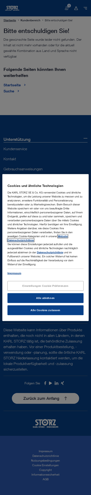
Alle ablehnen (45, 297)
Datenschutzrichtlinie (50, 252)
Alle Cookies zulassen (45, 310)
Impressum (14, 273)
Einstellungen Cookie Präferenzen (45, 285)
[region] (45, 247)
